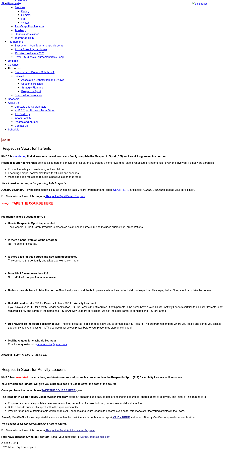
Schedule (13, 129)
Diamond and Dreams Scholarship (35, 72)
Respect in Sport (31, 91)
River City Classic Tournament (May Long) (39, 57)
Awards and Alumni (26, 122)
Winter (25, 22)
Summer (26, 15)
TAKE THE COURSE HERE (59, 390)
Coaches (13, 64)
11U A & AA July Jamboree (31, 49)
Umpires (13, 61)
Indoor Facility (23, 118)
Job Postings (22, 114)
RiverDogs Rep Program (29, 26)
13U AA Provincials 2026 (29, 53)
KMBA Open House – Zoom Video (35, 110)
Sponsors (13, 99)
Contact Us (21, 125)
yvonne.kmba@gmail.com (51, 344)
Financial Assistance (27, 34)
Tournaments (15, 41)
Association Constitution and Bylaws (42, 80)
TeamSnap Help (24, 38)
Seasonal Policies (32, 83)
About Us (13, 103)
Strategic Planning (32, 87)
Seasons (20, 7)
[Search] (1, 136)
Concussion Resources (28, 95)
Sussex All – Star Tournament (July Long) (39, 45)
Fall (23, 19)
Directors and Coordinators (30, 106)
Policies (19, 76)
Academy (20, 30)
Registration (15, 3)
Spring (25, 11)
